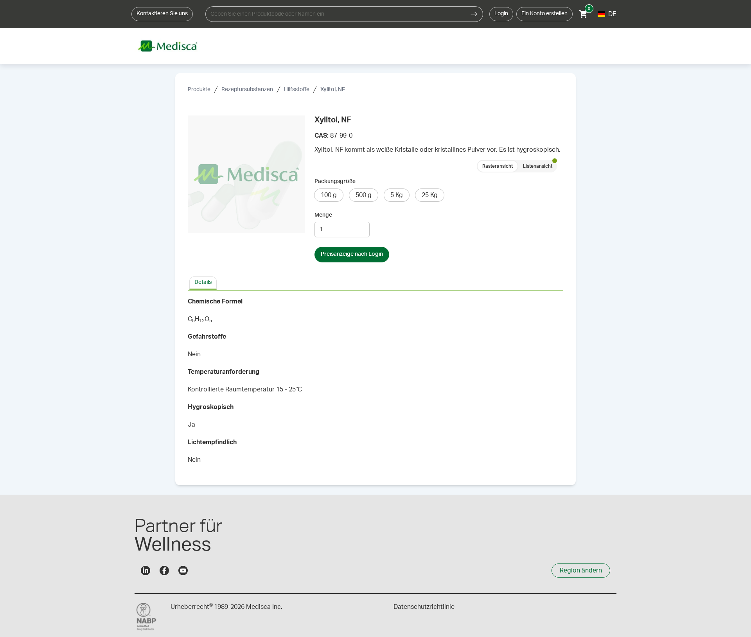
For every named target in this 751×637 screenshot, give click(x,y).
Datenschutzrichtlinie (424, 607)
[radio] (328, 195)
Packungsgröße (335, 181)
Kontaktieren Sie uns (162, 13)
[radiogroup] (517, 166)
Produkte (199, 89)
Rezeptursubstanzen (247, 89)
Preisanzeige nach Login (352, 254)
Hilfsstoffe (296, 89)
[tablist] (375, 283)
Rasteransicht (497, 166)
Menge (323, 215)
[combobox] (335, 14)
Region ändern (581, 570)
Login (501, 13)
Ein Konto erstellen (544, 13)
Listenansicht (537, 166)
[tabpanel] (375, 383)
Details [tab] (203, 282)
